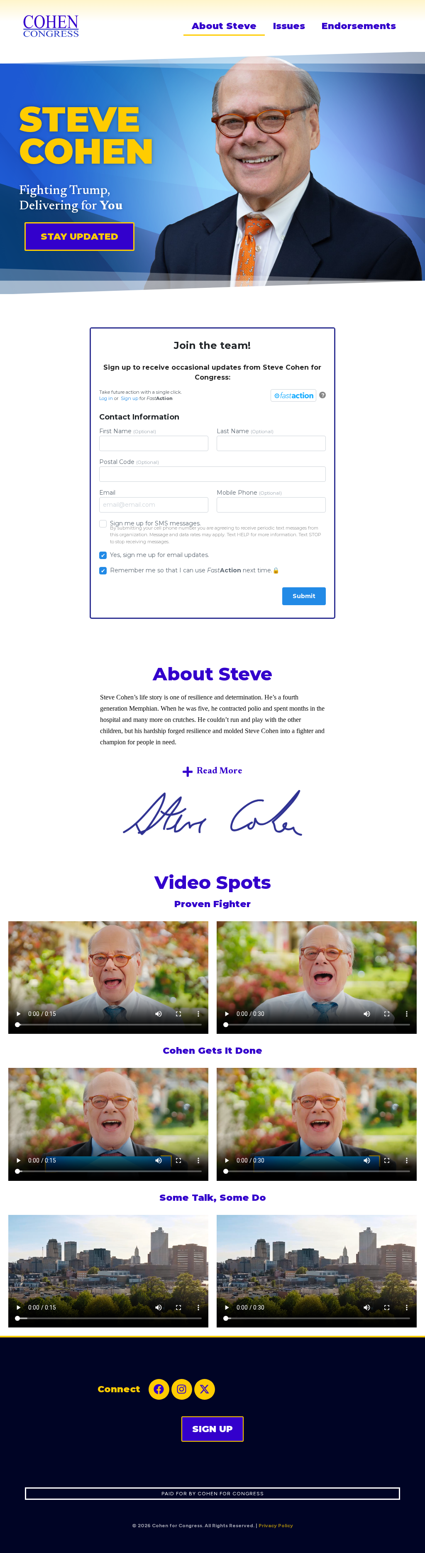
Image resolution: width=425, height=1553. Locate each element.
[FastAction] (293, 395)
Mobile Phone (249, 492)
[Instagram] (181, 1389)
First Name (127, 431)
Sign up (129, 398)
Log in (106, 398)
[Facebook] (159, 1389)
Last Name (245, 431)
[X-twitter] (204, 1389)
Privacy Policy (276, 1525)
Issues (289, 26)
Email (107, 492)
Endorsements (359, 26)
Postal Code (129, 462)
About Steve (224, 26)
